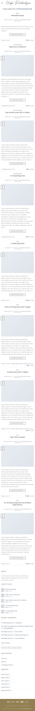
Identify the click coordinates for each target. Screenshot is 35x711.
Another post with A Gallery (17, 372)
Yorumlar (30, 40)
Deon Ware (18, 631)
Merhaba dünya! (17, 15)
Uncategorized (17, 44)
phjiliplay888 (8, 628)
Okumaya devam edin (17, 34)
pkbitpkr (19, 623)
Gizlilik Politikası (23, 706)
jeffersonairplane (24, 9)
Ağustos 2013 (5, 690)
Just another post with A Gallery (17, 112)
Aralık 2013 (4, 687)
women (25, 363)
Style (17, 241)
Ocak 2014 (4, 684)
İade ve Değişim (11, 706)
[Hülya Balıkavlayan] (18, 3)
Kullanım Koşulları (11, 705)
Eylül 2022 (4, 674)
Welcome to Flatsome (17, 47)
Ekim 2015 (4, 681)
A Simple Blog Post (17, 176)
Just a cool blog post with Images (17, 307)
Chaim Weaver (20, 638)
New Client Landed (17, 437)
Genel (17, 13)
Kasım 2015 (4, 677)
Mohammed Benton (21, 635)
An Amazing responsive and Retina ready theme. (17, 504)
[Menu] (2, 3)
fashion (18, 363)
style (21, 363)
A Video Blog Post (17, 243)
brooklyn (13, 363)
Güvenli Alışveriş (23, 705)
